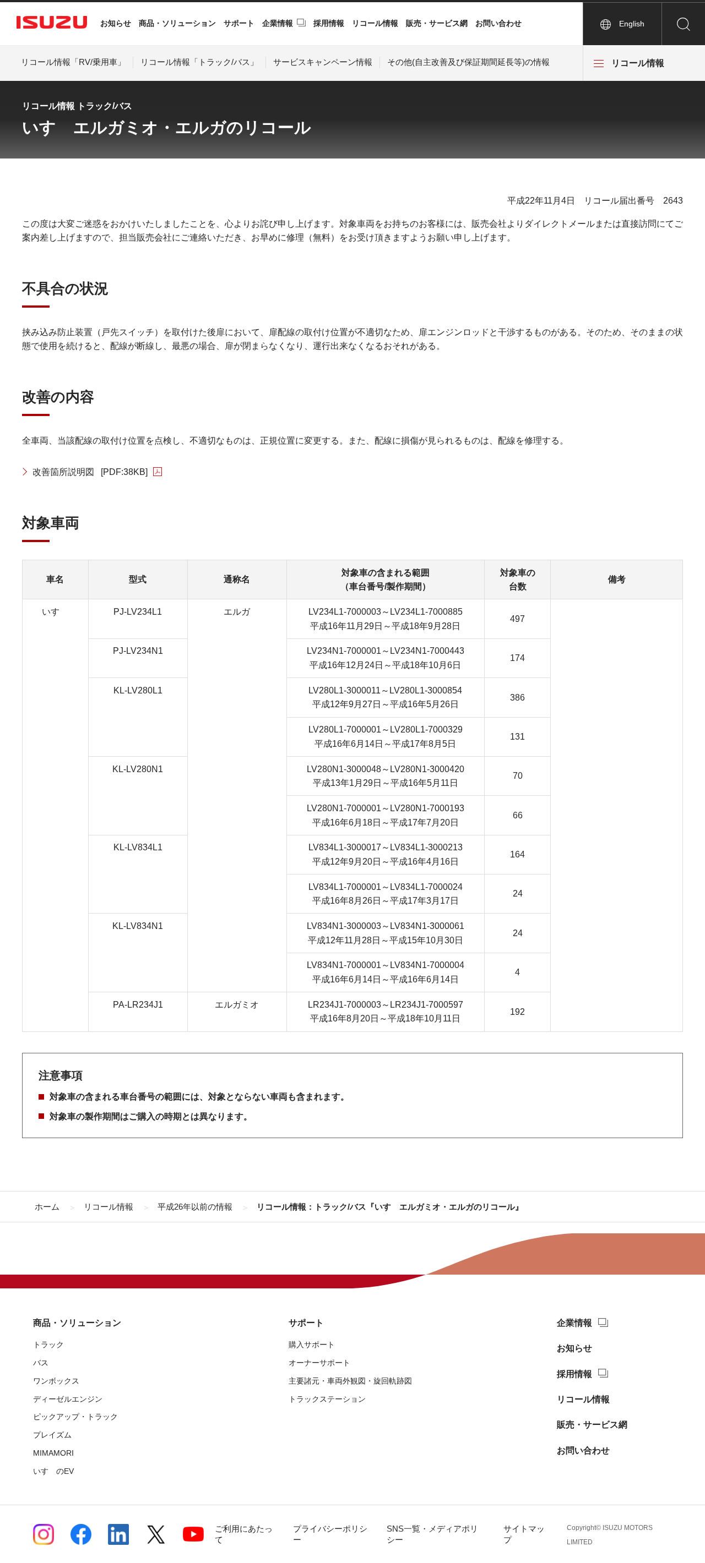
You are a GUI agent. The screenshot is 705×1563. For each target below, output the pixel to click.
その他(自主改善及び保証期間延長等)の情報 (468, 62)
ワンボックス (56, 1380)
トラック (48, 1344)
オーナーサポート (319, 1362)
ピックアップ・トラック (75, 1416)
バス (40, 1362)
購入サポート (312, 1344)
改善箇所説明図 (90, 472)
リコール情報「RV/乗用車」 (73, 62)
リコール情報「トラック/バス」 (199, 62)
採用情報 (328, 23)
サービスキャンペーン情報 (322, 62)
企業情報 (277, 23)
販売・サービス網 (437, 23)
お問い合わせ (498, 23)
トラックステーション (327, 1399)
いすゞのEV (53, 1471)
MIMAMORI (53, 1453)
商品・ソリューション (177, 23)
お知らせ (115, 23)
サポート (239, 23)
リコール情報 (375, 23)
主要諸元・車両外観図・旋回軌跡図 (350, 1380)
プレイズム (52, 1434)
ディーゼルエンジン (67, 1399)
